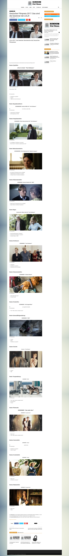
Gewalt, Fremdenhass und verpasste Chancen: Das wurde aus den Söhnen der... (54, 57)
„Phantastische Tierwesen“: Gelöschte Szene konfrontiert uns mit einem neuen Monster (54, 52)
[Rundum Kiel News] (34, 3)
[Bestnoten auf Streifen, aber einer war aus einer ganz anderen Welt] (46, 39)
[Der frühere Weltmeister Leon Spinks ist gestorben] (52, 25)
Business (22, 7)
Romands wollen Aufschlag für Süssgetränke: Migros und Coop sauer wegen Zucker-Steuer (35, 529)
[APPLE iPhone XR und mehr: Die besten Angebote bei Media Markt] (26, 538)
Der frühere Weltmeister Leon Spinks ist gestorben (50, 30)
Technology (38, 7)
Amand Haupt (46, 32)
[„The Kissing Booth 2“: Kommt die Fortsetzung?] (14, 538)
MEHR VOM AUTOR (20, 532)
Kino (14, 11)
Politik (27, 7)
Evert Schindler (13, 17)
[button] (58, 7)
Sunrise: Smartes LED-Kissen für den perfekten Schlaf (16, 529)
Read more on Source (12, 519)
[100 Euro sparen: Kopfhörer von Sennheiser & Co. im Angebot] (37, 538)
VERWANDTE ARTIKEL (13, 532)
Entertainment (45, 7)
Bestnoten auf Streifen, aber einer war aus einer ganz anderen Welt (54, 39)
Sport (34, 7)
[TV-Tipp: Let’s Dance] (46, 62)
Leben (30, 7)
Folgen (58, 14)
